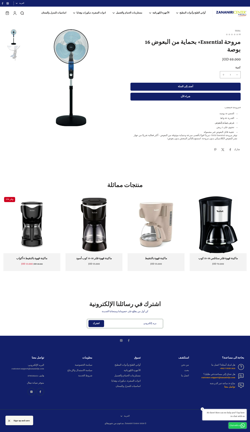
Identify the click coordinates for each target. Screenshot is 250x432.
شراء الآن (185, 96)
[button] (185, 87)
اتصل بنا (185, 376)
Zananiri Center (132, 423)
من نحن (185, 365)
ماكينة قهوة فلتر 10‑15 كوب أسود (94, 258)
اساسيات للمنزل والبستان (128, 386)
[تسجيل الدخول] (14, 13)
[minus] (237, 74)
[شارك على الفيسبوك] (230, 149)
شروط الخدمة (85, 376)
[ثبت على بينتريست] (215, 149)
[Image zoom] (71, 77)
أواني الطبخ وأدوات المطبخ (128, 365)
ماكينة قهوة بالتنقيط (156, 258)
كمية (238, 67)
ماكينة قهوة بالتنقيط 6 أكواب (31, 258)
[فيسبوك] (2, 3)
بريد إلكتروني (149, 323)
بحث (186, 370)
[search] (22, 13)
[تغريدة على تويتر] (223, 149)
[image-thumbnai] (13, 37)
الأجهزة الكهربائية (132, 370)
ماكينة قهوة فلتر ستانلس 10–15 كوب (218, 258)
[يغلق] (9, 420)
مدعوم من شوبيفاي (114, 423)
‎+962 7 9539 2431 (227, 368)
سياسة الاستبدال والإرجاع (80, 370)
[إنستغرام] (7, 3)
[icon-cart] (7, 13)
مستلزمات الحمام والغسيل (127, 376)
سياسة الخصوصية (83, 365)
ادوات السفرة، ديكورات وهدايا (126, 381)
